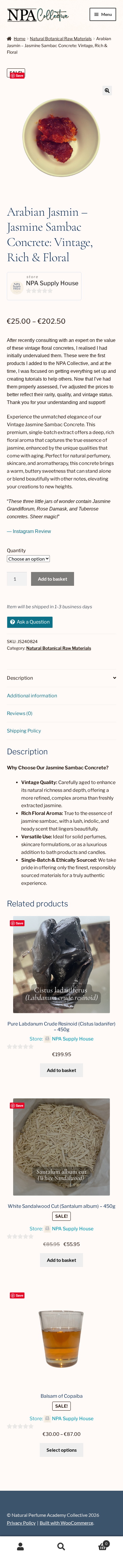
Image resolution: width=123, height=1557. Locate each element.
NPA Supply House (52, 283)
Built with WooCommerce (66, 1523)
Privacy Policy (21, 1523)
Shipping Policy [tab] (24, 731)
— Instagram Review (29, 531)
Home (19, 38)
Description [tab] (20, 678)
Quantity (16, 550)
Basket (95, 1542)
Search (61, 1547)
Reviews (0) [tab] (20, 713)
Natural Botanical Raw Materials (61, 38)
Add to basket (52, 579)
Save (19, 75)
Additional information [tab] (32, 696)
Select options (62, 1450)
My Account (20, 1547)
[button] (107, 90)
